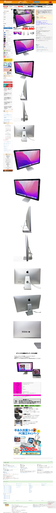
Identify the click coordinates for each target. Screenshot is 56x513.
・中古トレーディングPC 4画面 (7, 490)
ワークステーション (8, 40)
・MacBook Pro (31, 487)
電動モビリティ (7, 54)
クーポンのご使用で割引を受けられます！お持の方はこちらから (7, 80)
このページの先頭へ (50, 461)
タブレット (7, 36)
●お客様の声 (4, 500)
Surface (8, 168)
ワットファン (8, 159)
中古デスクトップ (8, 160)
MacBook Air (8, 156)
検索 (8, 28)
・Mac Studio (30, 491)
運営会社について (6, 146)
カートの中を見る (8, 82)
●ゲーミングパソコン (44, 483)
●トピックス (17, 500)
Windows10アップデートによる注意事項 (8, 117)
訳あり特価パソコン (8, 56)
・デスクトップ (18, 487)
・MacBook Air (30, 486)
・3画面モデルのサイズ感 (6, 495)
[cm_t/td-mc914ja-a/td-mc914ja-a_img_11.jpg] (24, 33)
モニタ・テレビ (41, 46)
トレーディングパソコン (8, 46)
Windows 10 (8, 164)
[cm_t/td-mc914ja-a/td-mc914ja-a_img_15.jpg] (32, 33)
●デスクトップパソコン (19, 483)
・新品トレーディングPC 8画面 (7, 488)
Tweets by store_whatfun (6, 121)
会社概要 (47, 4)
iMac (8, 158)
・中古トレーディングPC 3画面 (7, 489)
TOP (14, 7)
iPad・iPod (7, 44)
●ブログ (42, 500)
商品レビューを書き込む (40, 51)
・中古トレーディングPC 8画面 (7, 492)
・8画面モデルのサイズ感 (6, 498)
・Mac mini (30, 490)
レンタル (27, 4)
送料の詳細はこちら (6, 472)
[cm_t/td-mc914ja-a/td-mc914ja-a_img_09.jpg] (20, 33)
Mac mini (8, 157)
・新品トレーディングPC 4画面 (7, 486)
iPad (8, 166)
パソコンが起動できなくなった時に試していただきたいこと (8, 115)
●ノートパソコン (5, 483)
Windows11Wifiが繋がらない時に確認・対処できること (8, 120)
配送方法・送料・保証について (7, 143)
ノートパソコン (7, 32)
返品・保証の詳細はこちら (24, 472)
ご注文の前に (37, 4)
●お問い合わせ (30, 500)
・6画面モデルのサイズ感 (6, 497)
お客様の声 (31, 4)
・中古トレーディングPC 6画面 (7, 491)
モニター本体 (45, 47)
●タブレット (30, 483)
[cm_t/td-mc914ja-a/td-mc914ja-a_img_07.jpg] (15, 33)
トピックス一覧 (6, 112)
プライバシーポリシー (7, 151)
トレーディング (8, 167)
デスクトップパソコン (8, 34)
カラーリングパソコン (8, 48)
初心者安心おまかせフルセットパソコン (8, 51)
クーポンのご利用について (7, 141)
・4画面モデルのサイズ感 (6, 496)
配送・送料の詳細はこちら (24, 468)
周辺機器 (16, 7)
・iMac (29, 489)
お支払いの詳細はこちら (7, 470)
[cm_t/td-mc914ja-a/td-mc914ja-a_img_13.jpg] (28, 33)
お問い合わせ (5, 148)
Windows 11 (8, 163)
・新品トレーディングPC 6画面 (7, 487)
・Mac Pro (30, 492)
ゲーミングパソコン (8, 38)
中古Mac (7, 42)
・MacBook (30, 488)
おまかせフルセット (8, 162)
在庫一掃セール (7, 30)
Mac (8, 165)
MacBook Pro (8, 155)
